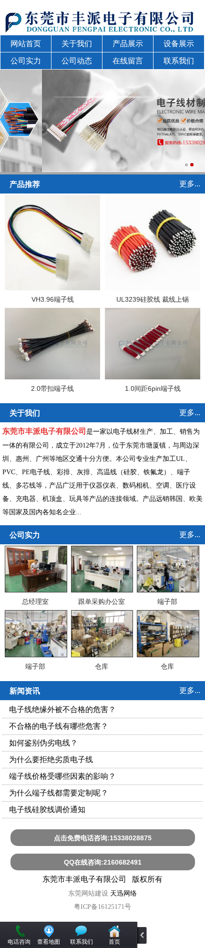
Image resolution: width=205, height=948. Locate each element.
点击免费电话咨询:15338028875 (103, 838)
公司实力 (25, 61)
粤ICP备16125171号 (102, 906)
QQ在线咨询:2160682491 (103, 862)
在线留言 (128, 61)
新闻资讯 (25, 691)
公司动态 (77, 61)
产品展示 (128, 44)
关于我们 (77, 44)
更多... (189, 184)
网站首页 (25, 44)
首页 (114, 941)
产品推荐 (25, 184)
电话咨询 (19, 941)
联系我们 (179, 61)
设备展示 (179, 44)
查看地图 (48, 941)
